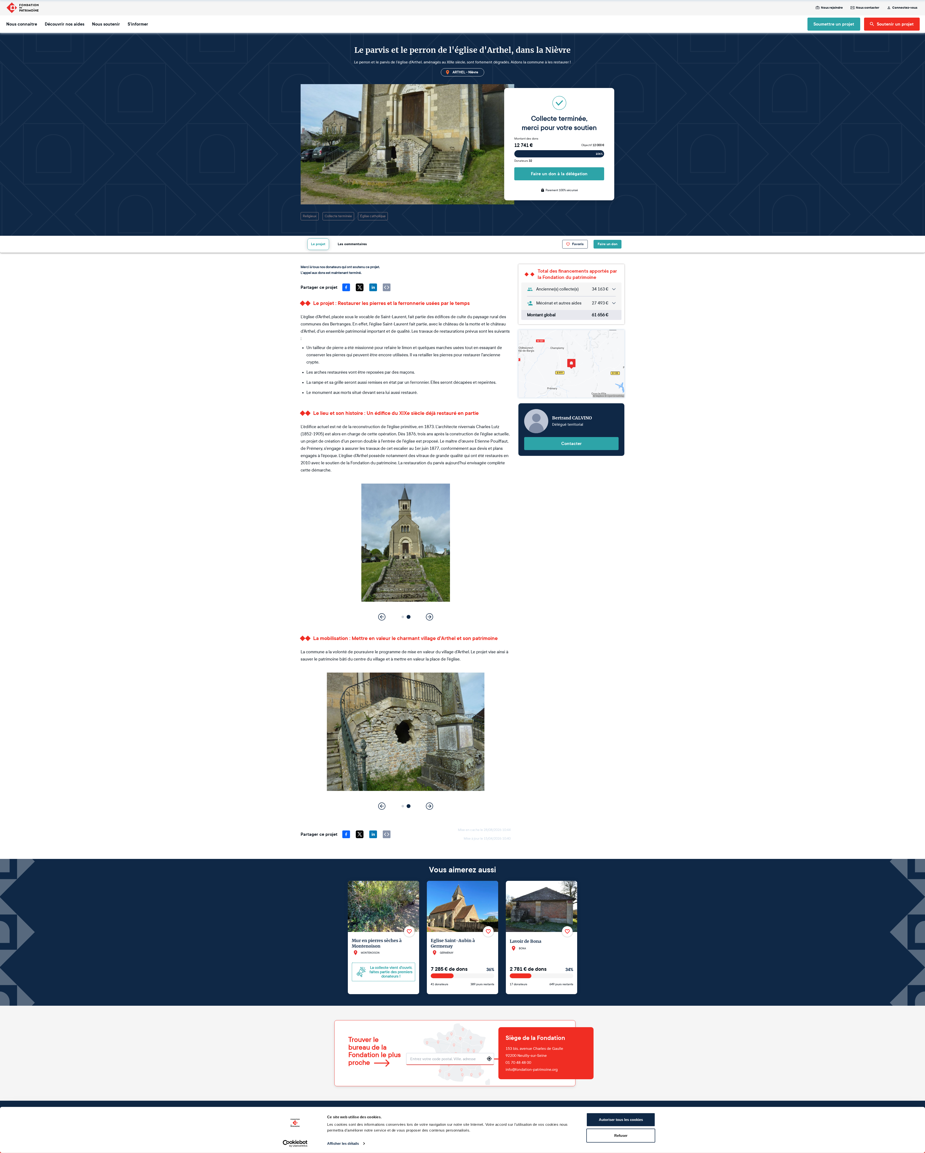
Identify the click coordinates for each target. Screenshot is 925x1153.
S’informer (138, 24)
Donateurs (523, 160)
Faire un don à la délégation (559, 174)
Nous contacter (867, 8)
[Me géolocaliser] (489, 1058)
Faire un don (607, 244)
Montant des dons (526, 138)
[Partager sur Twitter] (359, 287)
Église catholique (373, 216)
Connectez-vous (904, 8)
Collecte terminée (338, 216)
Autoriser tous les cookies (621, 1120)
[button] (403, 617)
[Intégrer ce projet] (386, 287)
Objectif (592, 145)
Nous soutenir (106, 24)
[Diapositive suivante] (429, 616)
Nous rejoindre (832, 8)
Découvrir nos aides (64, 24)
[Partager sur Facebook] (346, 287)
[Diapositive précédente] (381, 616)
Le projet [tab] (318, 244)
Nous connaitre (21, 24)
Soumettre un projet (833, 24)
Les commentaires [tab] (352, 244)
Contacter (571, 443)
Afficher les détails (343, 1143)
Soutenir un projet (895, 24)
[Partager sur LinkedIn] (373, 287)
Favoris (578, 244)
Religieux (310, 216)
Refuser (621, 1135)
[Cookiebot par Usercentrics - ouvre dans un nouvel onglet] (295, 1143)
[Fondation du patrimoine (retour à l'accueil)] (22, 7)
